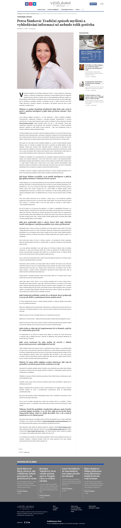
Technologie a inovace (24, 17)
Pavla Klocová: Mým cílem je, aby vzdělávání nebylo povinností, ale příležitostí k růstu (26, 474)
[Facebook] (26, 4)
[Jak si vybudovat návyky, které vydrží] (91, 42)
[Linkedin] (34, 4)
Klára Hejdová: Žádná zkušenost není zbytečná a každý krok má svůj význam (92, 474)
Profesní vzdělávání (22, 491)
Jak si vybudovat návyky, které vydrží (91, 53)
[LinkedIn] (29, 522)
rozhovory (27, 452)
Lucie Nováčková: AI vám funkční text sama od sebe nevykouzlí (71, 472)
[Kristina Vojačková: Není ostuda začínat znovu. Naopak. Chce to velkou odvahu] (81, 97)
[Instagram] (30, 4)
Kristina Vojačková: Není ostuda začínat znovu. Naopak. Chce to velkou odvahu (94, 97)
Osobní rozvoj (85, 57)
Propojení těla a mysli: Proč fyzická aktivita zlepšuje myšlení (93, 83)
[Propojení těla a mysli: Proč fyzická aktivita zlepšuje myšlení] (81, 84)
